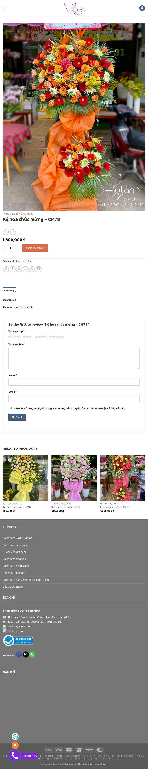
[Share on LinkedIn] (39, 269)
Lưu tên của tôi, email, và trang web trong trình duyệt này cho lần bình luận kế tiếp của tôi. (69, 408)
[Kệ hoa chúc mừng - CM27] (122, 478)
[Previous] (3, 487)
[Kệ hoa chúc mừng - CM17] (25, 478)
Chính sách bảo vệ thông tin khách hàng (26, 580)
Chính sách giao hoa (14, 559)
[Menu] (5, 8)
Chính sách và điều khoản (17, 538)
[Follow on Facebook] (19, 654)
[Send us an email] (26, 654)
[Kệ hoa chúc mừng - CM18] (74, 478)
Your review (16, 344)
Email (12, 392)
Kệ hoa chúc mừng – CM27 (114, 507)
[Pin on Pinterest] (32, 269)
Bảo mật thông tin (13, 573)
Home (6, 214)
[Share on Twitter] (19, 269)
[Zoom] (7, 206)
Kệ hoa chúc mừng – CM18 (65, 507)
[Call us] (32, 654)
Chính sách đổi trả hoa (16, 566)
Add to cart (35, 248)
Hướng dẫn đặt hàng (15, 552)
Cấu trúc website (13, 587)
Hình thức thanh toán (15, 545)
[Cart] (142, 8)
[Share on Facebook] (13, 269)
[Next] (145, 487)
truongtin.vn (100, 764)
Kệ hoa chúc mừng (22, 214)
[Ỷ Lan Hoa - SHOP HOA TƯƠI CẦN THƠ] (74, 8)
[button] (74, 617)
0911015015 (30, 756)
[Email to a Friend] (26, 269)
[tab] (9, 290)
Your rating (16, 331)
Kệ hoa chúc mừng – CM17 (17, 507)
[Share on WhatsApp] (6, 269)
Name (12, 375)
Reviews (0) (9, 291)
